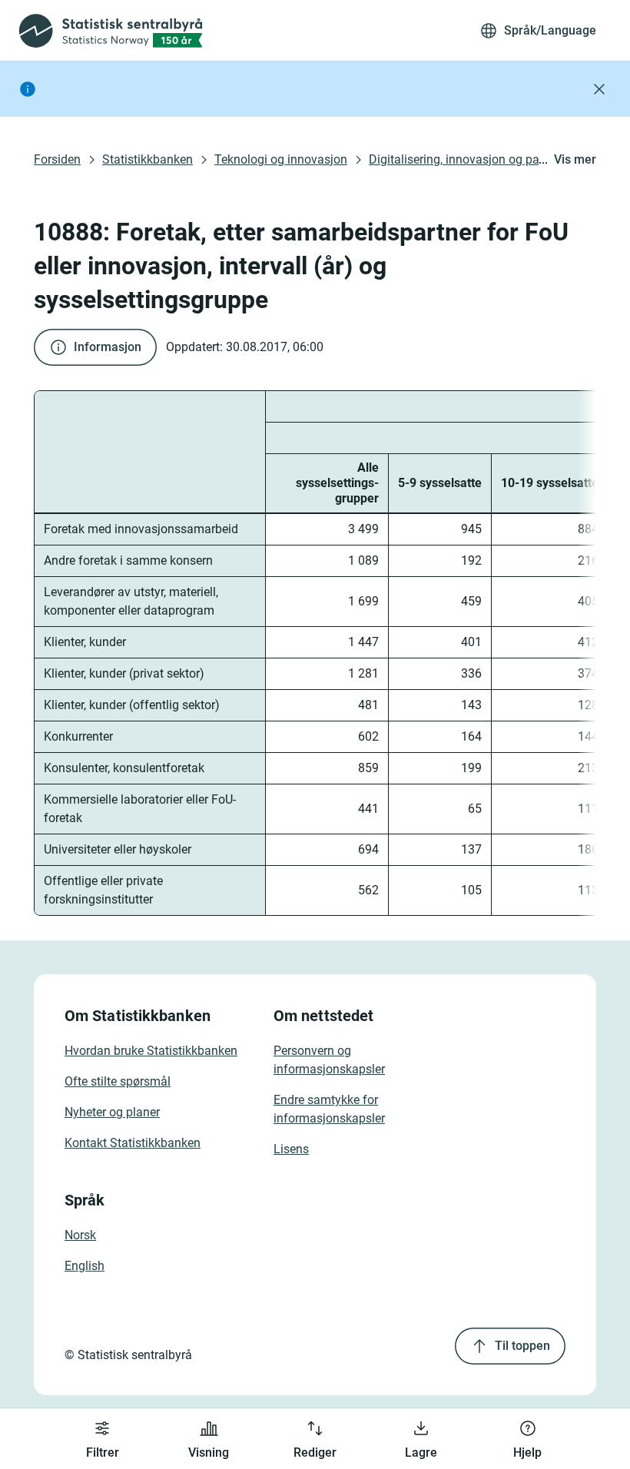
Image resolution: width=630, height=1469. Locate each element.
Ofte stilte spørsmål (118, 1081)
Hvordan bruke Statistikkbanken (151, 1050)
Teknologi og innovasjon (280, 159)
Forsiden (57, 159)
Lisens (291, 1149)
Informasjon (107, 347)
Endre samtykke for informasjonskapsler (329, 1109)
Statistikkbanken (147, 159)
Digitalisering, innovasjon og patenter (469, 159)
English (84, 1265)
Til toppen (522, 1345)
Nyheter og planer (112, 1112)
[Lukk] (599, 89)
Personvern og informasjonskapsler (329, 1059)
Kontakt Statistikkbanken (133, 1143)
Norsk (80, 1235)
